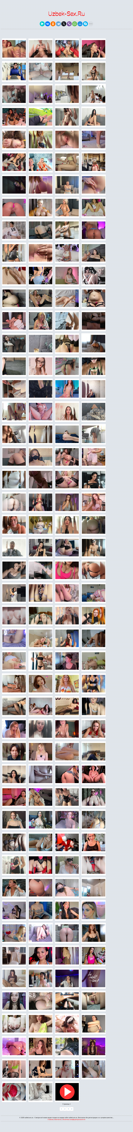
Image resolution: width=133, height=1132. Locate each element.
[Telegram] (58, 23)
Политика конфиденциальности (74, 1119)
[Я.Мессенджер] (42, 23)
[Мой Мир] (80, 23)
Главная (50, 1119)
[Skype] (85, 23)
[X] (63, 23)
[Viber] (69, 23)
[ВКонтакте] (47, 23)
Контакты (57, 1119)
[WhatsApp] (74, 23)
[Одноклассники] (52, 23)
